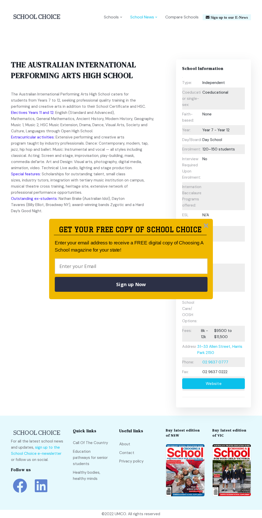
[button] (130, 229)
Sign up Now (131, 284)
